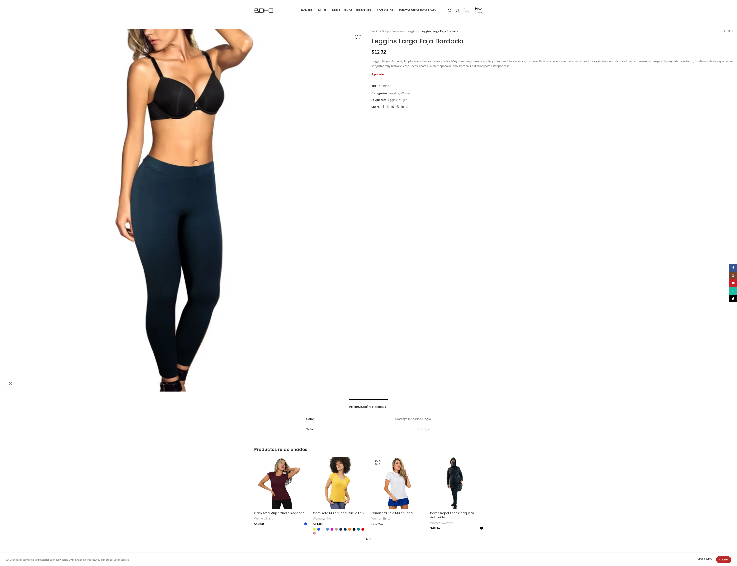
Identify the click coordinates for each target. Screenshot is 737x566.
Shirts (269, 518)
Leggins (412, 31)
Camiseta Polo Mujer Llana (392, 513)
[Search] (450, 10)
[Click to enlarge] (10, 384)
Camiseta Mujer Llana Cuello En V (338, 513)
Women (397, 31)
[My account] (458, 10)
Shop (385, 31)
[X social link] (387, 106)
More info (704, 559)
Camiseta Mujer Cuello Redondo (279, 513)
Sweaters (447, 523)
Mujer (403, 100)
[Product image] (339, 483)
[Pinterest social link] (397, 106)
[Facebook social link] (383, 106)
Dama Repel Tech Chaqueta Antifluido (452, 515)
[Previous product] (724, 31)
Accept (724, 559)
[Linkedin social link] (402, 106)
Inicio (375, 31)
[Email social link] (392, 106)
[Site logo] (263, 10)
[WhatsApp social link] (407, 106)
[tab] (368, 405)
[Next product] (732, 31)
